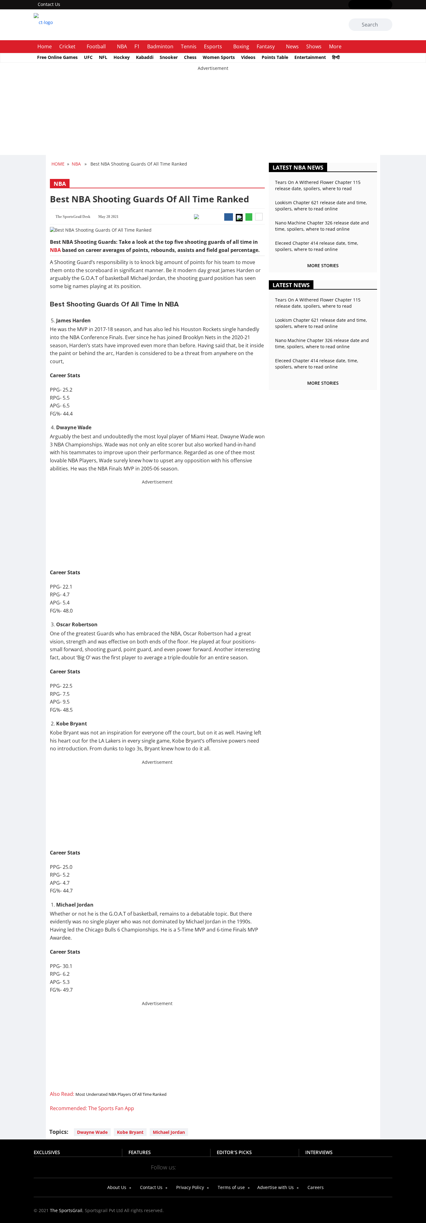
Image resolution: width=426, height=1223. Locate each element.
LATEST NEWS (291, 285)
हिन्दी (336, 57)
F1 (137, 46)
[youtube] (379, 5)
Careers (315, 1187)
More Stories (323, 265)
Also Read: (108, 1094)
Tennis (188, 46)
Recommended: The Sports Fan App (92, 1108)
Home (44, 46)
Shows (314, 46)
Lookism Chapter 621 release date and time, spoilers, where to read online (321, 206)
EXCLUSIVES (47, 1152)
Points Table (275, 57)
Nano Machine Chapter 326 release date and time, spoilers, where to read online (322, 226)
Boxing (241, 46)
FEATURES (139, 1152)
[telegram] (268, 1167)
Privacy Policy (189, 1187)
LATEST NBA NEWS (298, 167)
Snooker (169, 57)
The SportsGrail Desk (73, 216)
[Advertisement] (187, 115)
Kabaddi (144, 57)
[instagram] (370, 5)
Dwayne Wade (92, 1132)
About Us (116, 1187)
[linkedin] (388, 5)
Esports (213, 46)
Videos (248, 57)
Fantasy (266, 46)
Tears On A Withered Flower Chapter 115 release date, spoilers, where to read (318, 185)
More (335, 46)
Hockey (122, 57)
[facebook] (352, 5)
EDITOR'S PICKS (234, 1152)
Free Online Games (57, 57)
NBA (122, 46)
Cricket (67, 46)
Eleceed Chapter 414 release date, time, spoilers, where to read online (316, 246)
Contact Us (49, 4)
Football (96, 46)
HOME (58, 164)
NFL (103, 57)
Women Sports (219, 57)
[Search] (386, 24)
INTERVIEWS (318, 1152)
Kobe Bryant (130, 1132)
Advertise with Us (275, 1187)
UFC (88, 57)
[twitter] (361, 5)
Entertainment (310, 57)
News (292, 46)
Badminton (160, 46)
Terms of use (230, 1187)
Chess (190, 57)
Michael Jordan (169, 1132)
